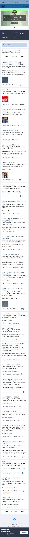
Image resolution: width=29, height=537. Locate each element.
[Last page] (26, 56)
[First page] (3, 56)
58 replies (18, 392)
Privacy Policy (13, 523)
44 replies (16, 267)
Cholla (4, 317)
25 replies (15, 196)
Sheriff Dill (5, 188)
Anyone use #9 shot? (10, 145)
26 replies (16, 125)
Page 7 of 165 (14, 56)
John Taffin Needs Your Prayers (12, 314)
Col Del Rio (5, 465)
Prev (6, 56)
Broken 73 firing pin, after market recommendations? (13, 63)
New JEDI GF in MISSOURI (10, 397)
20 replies (17, 249)
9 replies (17, 436)
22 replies (16, 374)
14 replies (17, 420)
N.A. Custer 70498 (7, 241)
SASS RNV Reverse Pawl (10, 130)
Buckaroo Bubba (7, 166)
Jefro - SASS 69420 (8, 498)
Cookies (14, 524)
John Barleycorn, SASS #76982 (11, 66)
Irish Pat (4, 368)
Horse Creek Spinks (7, 93)
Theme (5, 523)
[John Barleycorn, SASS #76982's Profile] (14, 27)
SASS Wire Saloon (7, 295)
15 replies (16, 213)
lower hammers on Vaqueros (11, 365)
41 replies (16, 323)
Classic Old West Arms (8, 349)
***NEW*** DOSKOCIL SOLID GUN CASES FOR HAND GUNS (13, 344)
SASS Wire (10, 68)
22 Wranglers (6, 462)
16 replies (16, 339)
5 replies (15, 179)
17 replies (16, 359)
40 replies (15, 104)
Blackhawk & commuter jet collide (13, 425)
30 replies (18, 490)
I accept (24, 532)
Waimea (4, 331)
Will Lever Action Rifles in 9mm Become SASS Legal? (12, 380)
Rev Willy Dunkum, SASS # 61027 (11, 483)
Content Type (8, 44)
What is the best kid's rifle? (10, 254)
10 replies (15, 139)
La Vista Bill (5, 384)
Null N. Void (5, 501)
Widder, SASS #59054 (8, 400)
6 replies (15, 84)
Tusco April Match (8, 162)
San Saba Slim (6, 134)
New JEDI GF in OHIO (9, 411)
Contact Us (22, 523)
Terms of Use (6, 535)
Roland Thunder (6, 258)
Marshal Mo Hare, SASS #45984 (11, 293)
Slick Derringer (6, 114)
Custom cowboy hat (8, 185)
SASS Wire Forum (9, 2)
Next (22, 56)
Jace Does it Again (8, 328)
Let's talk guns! (7, 90)
